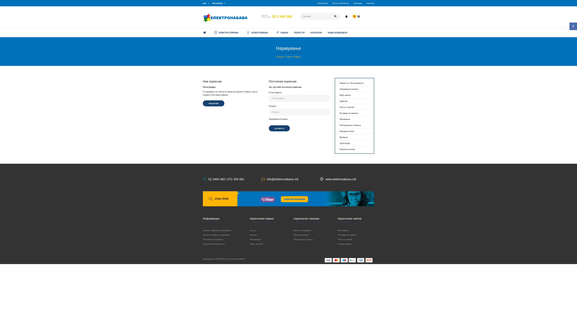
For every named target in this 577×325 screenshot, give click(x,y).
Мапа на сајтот (256, 244)
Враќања (344, 137)
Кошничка (358, 3)
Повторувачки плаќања (350, 125)
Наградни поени (347, 131)
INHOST (241, 259)
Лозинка (272, 106)
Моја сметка (322, 3)
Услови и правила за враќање (216, 235)
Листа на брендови (302, 230)
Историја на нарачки (349, 113)
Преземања (345, 119)
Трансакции (345, 143)
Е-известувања (345, 244)
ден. (205, 3)
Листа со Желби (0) (340, 3)
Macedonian (217, 3)
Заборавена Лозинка (278, 119)
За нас (253, 230)
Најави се (344, 83)
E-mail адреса (275, 92)
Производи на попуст (303, 239)
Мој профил (343, 230)
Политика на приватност (214, 244)
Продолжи (214, 103)
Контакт (253, 235)
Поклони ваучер (301, 235)
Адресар (343, 101)
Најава (297, 57)
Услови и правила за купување (217, 230)
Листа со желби (347, 107)
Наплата (370, 3)
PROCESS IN (221, 259)
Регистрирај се (356, 83)
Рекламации (255, 239)
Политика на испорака (213, 239)
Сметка (289, 57)
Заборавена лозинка (349, 89)
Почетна (280, 57)
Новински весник (347, 149)
